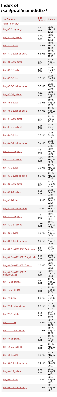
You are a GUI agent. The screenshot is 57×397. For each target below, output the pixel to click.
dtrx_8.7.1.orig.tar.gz (12, 29)
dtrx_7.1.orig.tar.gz (12, 282)
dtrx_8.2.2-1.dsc (10, 200)
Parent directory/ (11, 24)
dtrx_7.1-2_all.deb (11, 290)
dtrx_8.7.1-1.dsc (10, 45)
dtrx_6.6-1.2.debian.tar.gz (15, 363)
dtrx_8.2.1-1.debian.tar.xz (15, 241)
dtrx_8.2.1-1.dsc (10, 233)
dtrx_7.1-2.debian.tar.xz (14, 306)
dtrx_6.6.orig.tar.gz (12, 339)
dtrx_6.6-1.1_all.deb (12, 371)
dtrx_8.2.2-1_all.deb (12, 192)
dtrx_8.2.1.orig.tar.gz (12, 216)
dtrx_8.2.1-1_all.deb (12, 225)
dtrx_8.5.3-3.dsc (10, 78)
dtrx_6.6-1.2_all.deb (12, 347)
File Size (40, 19)
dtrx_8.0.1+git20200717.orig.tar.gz (19, 249)
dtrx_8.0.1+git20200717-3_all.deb (19, 257)
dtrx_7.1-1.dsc (9, 322)
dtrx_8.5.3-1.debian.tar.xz (15, 111)
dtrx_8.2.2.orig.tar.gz (12, 184)
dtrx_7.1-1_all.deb (11, 314)
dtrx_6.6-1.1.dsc (10, 379)
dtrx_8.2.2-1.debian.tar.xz (15, 208)
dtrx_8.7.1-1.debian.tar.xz (15, 54)
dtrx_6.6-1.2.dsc (10, 355)
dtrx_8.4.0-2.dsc (10, 135)
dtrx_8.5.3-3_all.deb (12, 70)
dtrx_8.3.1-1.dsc (10, 168)
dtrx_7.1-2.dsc (9, 298)
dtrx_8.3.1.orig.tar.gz (12, 151)
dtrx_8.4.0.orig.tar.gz (12, 119)
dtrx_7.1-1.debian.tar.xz (14, 330)
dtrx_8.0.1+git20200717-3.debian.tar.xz (14, 273)
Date (50, 19)
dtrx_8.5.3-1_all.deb (12, 94)
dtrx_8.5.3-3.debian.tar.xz (15, 86)
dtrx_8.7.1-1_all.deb (12, 37)
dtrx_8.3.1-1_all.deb (12, 159)
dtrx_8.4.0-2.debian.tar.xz (15, 143)
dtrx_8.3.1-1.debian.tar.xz (15, 176)
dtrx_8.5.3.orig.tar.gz (12, 62)
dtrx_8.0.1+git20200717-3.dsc (17, 265)
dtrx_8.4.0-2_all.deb (12, 127)
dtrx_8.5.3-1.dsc (10, 103)
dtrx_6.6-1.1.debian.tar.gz (15, 387)
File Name (8, 19)
